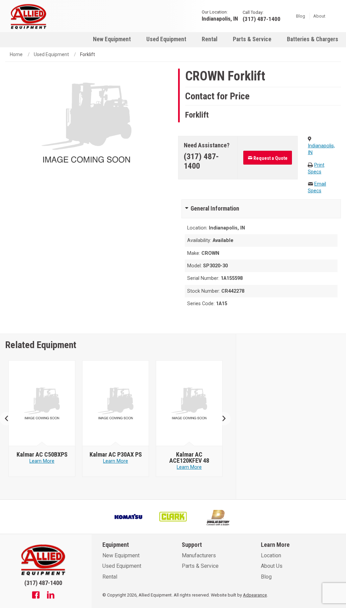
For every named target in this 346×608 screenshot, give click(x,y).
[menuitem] (112, 39)
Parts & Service (252, 39)
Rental (209, 39)
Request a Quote (270, 158)
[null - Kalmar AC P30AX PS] (115, 403)
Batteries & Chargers (312, 39)
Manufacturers (199, 555)
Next (221, 418)
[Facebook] (36, 596)
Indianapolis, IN (220, 18)
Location (271, 555)
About (319, 15)
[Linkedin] (51, 596)
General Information (215, 208)
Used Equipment (166, 39)
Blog (300, 15)
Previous (9, 418)
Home (16, 54)
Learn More (41, 461)
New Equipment (112, 39)
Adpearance (255, 595)
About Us (271, 566)
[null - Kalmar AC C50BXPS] (42, 403)
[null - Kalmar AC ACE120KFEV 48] (189, 403)
